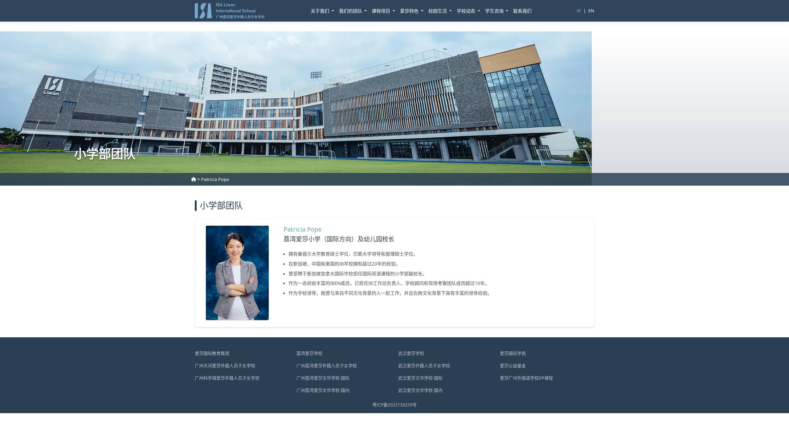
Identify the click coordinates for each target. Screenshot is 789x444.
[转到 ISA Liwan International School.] (193, 179)
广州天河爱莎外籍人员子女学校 (225, 365)
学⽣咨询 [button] (495, 11)
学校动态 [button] (466, 11)
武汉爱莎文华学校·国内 (420, 390)
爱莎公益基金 (513, 365)
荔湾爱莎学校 (309, 353)
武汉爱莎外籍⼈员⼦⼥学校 (424, 365)
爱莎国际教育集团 (212, 353)
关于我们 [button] (320, 11)
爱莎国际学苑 (513, 353)
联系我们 (522, 11)
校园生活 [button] (438, 11)
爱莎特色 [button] (410, 11)
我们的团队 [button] (351, 11)
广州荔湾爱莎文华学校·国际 (323, 378)
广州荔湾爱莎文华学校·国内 (323, 390)
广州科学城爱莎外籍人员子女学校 (227, 378)
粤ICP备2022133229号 (394, 405)
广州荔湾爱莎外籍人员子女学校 (326, 365)
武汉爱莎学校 (411, 353)
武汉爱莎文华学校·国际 (420, 378)
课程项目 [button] (381, 11)
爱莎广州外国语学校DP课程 (526, 378)
